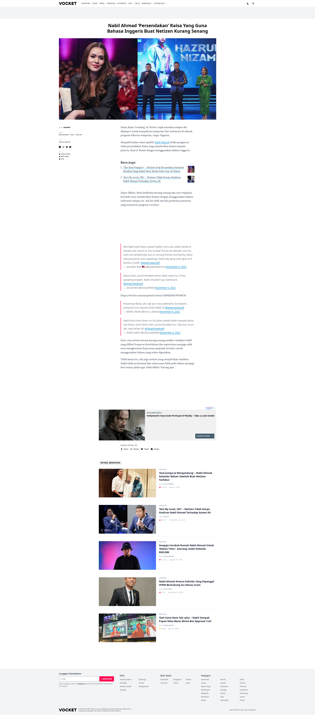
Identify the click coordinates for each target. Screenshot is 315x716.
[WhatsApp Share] (63, 147)
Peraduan (205, 697)
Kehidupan (86, 3)
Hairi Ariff (167, 589)
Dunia (203, 683)
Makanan (205, 693)
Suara (242, 697)
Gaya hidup (206, 686)
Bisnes (223, 679)
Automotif (121, 3)
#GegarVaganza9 (133, 283)
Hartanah (224, 686)
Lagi (130, 3)
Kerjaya (123, 690)
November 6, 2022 (176, 266)
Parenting (244, 693)
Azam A (166, 516)
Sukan (94, 3)
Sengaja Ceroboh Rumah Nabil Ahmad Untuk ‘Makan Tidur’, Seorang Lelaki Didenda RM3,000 (186, 549)
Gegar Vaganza (65, 154)
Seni (222, 697)
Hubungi (142, 679)
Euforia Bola (159, 3)
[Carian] (253, 3)
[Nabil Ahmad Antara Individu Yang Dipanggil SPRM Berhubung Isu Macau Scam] (127, 591)
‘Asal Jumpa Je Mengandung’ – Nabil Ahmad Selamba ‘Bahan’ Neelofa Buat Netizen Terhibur (185, 476)
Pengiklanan (144, 686)
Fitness (242, 683)
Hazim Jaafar (168, 556)
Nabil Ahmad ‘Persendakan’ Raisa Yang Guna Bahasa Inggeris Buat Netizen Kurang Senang (157, 28)
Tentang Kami (125, 679)
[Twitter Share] (67, 147)
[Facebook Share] (60, 147)
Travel (102, 3)
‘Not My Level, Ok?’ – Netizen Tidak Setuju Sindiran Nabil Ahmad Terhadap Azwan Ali (185, 510)
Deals (137, 3)
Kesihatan (244, 690)
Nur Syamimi (65, 142)
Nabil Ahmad (65, 156)
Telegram (81, 683)
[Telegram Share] (70, 147)
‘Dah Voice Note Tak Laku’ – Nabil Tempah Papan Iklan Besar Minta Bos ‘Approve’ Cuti (185, 619)
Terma (141, 683)
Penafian (123, 683)
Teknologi (111, 3)
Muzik (222, 693)
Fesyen (223, 683)
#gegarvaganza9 (150, 262)
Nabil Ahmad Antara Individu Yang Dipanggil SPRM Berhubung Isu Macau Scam (186, 583)
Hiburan (66, 127)
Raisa (62, 159)
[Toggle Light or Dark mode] (248, 3)
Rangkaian (146, 3)
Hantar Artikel (125, 686)
